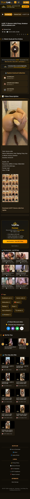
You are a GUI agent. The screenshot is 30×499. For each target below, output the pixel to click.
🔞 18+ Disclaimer (15, 468)
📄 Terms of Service (15, 465)
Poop (13, 306)
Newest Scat (17, 14)
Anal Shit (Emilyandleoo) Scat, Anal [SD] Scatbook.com (10, 348)
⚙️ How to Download (15, 449)
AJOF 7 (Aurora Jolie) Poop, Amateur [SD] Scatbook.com (7, 399)
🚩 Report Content (15, 474)
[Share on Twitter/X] (22, 328)
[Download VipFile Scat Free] (7, 2)
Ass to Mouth (6, 310)
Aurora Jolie (20, 298)
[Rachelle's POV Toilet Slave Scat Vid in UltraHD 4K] (22, 281)
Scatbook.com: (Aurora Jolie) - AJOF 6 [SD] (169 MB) (8, 431)
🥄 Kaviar (18, 310)
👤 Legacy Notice (15, 455)
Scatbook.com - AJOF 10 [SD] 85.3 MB (22, 366)
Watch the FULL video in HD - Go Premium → (15, 61)
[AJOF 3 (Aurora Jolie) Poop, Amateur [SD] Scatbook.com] (8, 409)
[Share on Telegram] (8, 328)
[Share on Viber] (13, 328)
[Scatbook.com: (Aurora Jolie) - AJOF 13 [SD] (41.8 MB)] (22, 409)
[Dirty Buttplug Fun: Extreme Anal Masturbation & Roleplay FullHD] (8, 268)
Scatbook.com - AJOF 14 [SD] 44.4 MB (7, 383)
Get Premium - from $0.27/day (15, 241)
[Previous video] (3, 344)
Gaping (4, 306)
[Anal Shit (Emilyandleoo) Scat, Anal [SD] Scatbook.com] (10, 342)
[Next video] (27, 344)
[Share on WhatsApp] (17, 328)
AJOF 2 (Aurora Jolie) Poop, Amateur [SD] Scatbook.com (21, 399)
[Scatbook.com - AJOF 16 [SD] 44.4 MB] (8, 361)
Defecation (5, 302)
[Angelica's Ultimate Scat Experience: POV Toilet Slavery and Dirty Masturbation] (22, 268)
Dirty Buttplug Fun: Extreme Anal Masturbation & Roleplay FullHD (8, 273)
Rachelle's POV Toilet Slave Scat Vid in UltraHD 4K (21, 286)
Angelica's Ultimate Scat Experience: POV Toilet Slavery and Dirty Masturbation (21, 273)
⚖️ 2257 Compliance (15, 471)
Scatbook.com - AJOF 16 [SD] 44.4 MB (7, 366)
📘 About (15, 452)
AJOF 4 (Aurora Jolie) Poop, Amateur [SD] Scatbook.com (21, 383)
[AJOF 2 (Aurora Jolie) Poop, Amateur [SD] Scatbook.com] (22, 393)
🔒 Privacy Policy (15, 462)
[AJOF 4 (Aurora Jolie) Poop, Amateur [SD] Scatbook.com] (22, 377)
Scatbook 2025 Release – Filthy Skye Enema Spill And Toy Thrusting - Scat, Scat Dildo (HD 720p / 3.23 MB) (8, 286)
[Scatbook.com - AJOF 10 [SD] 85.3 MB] (22, 361)
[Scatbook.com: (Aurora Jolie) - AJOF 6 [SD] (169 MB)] (8, 425)
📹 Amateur (5, 314)
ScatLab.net (8, 14)
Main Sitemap (15, 482)
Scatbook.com (6, 298)
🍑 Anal (16, 302)
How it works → (15, 246)
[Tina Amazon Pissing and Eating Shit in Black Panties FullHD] (22, 255)
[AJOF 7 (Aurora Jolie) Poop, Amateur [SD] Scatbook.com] (8, 393)
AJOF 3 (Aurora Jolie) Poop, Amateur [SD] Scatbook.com (7, 415)
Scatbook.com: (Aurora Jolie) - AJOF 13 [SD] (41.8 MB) (21, 415)
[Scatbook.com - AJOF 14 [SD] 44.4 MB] (8, 377)
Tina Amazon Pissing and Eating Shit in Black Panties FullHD (22, 261)
